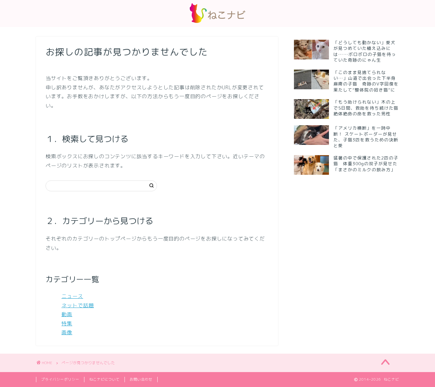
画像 (66, 332)
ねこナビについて (104, 379)
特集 (66, 323)
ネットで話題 (77, 305)
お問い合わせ (141, 379)
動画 (66, 314)
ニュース (72, 296)
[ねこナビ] (217, 22)
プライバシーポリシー (60, 379)
